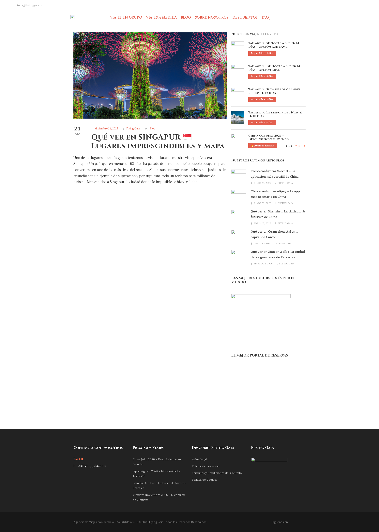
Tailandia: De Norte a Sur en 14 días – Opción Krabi (274, 68)
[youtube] (365, 5)
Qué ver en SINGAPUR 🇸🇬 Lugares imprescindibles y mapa (158, 141)
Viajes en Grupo (126, 17)
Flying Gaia (133, 128)
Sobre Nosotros (212, 17)
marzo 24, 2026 (263, 263)
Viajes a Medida (161, 17)
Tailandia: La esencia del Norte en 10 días (275, 114)
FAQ (265, 17)
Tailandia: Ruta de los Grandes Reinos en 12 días (274, 91)
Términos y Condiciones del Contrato (217, 473)
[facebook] (359, 5)
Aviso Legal (199, 459)
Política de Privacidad (206, 466)
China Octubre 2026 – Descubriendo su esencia (269, 137)
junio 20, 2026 (262, 203)
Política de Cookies (204, 479)
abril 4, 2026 (262, 243)
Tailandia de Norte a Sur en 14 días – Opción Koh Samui (273, 45)
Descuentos (245, 17)
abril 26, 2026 (262, 223)
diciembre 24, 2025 (106, 128)
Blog (186, 17)
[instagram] (372, 5)
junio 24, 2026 (262, 183)
